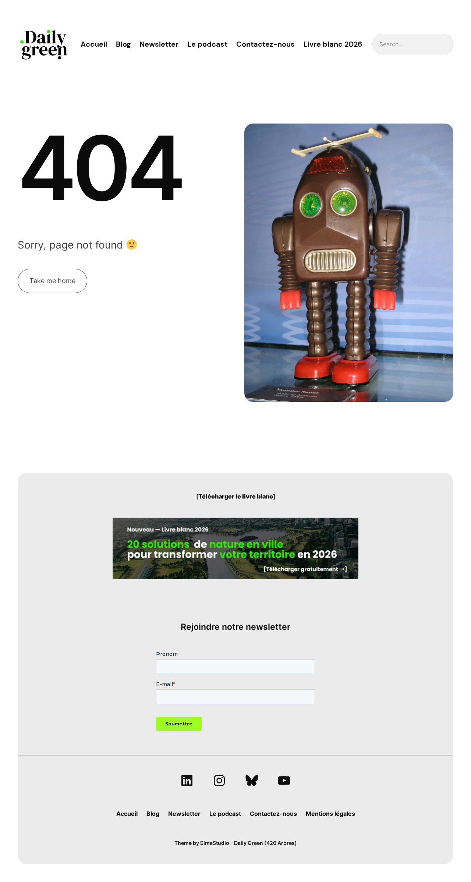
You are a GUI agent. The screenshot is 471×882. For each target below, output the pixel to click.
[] (235, 496)
